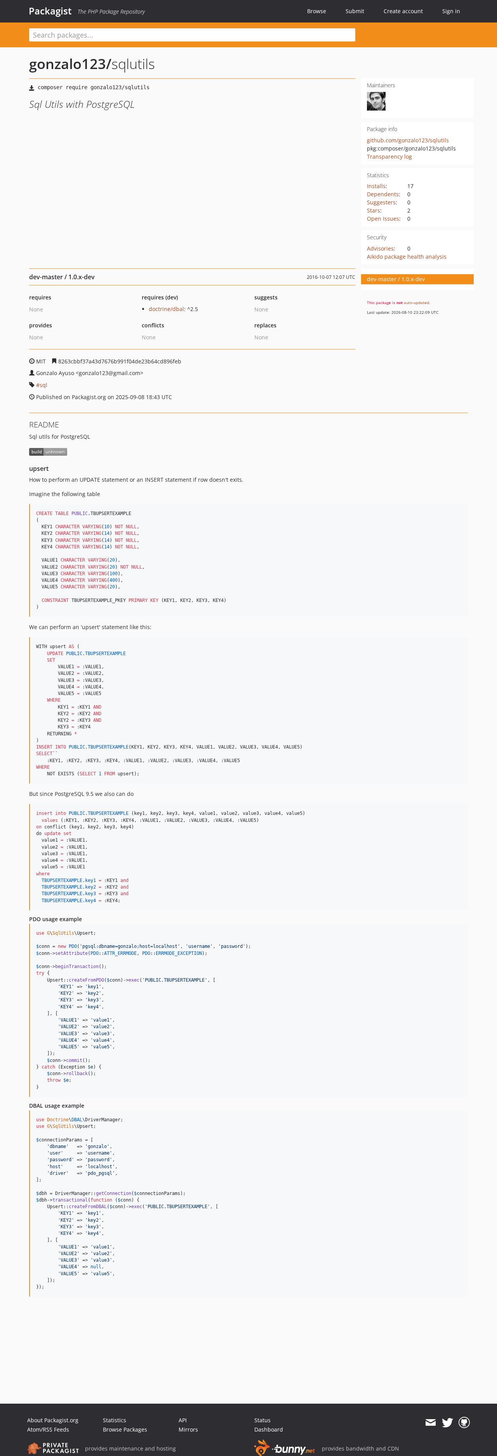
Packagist (50, 11)
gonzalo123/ (70, 63)
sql (43, 385)
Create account (403, 11)
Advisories (380, 248)
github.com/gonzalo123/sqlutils (408, 140)
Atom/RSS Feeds (48, 1429)
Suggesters (381, 202)
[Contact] (430, 1423)
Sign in (451, 11)
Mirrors (188, 1429)
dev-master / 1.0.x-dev (396, 279)
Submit (355, 11)
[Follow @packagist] (447, 1423)
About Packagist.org (52, 1420)
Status (262, 1420)
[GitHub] (464, 1423)
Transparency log (389, 156)
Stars (373, 210)
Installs (376, 186)
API (183, 1420)
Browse (316, 11)
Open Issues (383, 218)
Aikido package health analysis (407, 256)
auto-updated (416, 302)
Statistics (114, 1420)
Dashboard (268, 1429)
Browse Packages (125, 1429)
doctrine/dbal (166, 309)
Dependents (383, 194)
